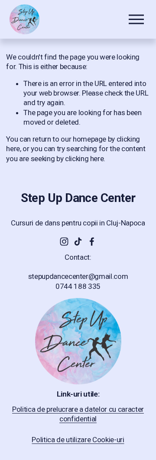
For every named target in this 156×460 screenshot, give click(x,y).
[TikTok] (78, 241)
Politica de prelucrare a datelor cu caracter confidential (78, 414)
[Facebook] (92, 241)
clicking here (84, 158)
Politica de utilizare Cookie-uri (78, 439)
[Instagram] (64, 241)
